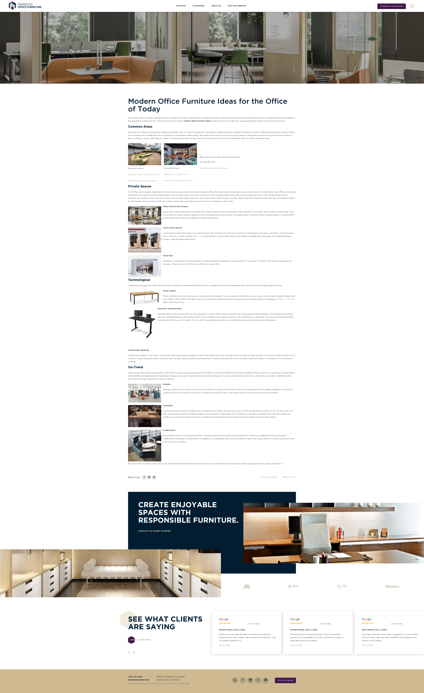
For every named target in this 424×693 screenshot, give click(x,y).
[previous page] (129, 652)
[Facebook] (144, 477)
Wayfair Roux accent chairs (176, 174)
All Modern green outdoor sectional (143, 174)
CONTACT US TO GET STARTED (154, 531)
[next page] (134, 652)
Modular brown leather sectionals (214, 168)
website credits (184, 683)
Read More (224, 645)
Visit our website (237, 6)
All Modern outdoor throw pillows (142, 181)
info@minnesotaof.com (138, 680)
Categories (198, 6)
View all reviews (140, 640)
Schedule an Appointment (391, 6)
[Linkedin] (149, 477)
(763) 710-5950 (135, 677)
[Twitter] (154, 477)
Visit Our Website (285, 680)
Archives (181, 6)
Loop (199, 236)
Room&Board (288, 299)
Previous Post (269, 477)
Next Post (288, 477)
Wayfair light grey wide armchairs (178, 180)
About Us (216, 6)
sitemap (175, 683)
